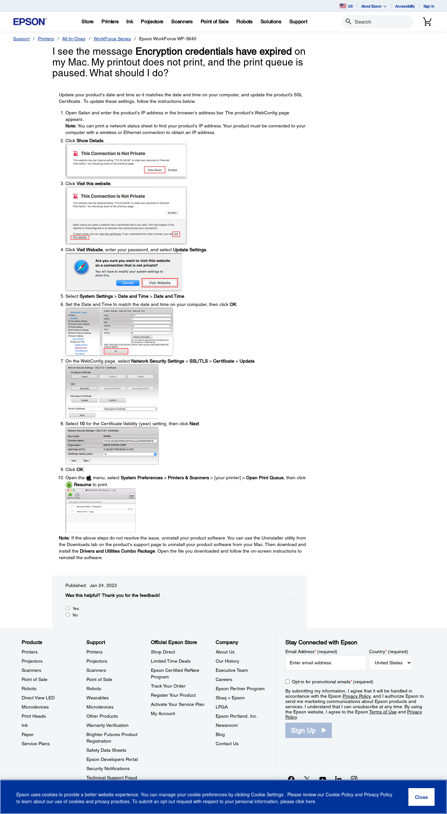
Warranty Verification (107, 725)
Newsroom (227, 725)
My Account (163, 713)
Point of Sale (34, 679)
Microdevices (35, 707)
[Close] (421, 797)
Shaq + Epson (230, 697)
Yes (76, 608)
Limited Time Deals (170, 661)
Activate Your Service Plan (178, 704)
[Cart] (427, 21)
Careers (224, 679)
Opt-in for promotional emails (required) (332, 681)
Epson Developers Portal (112, 759)
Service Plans (36, 743)
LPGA (222, 707)
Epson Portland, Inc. (237, 716)
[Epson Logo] (30, 22)
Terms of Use (383, 711)
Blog (220, 734)
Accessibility (405, 6)
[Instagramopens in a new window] (354, 779)
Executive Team (232, 670)
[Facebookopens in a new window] (291, 779)
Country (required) (388, 651)
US (350, 6)
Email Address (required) (311, 651)
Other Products (102, 716)
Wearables (97, 697)
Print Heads (34, 716)
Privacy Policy (356, 696)
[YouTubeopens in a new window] (323, 779)
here (310, 801)
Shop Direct (163, 651)
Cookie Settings (268, 794)
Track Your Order (168, 686)
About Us (225, 651)
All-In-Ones (73, 38)
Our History (227, 661)
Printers (46, 38)
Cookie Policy (339, 794)
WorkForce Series (112, 38)
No (75, 615)
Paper (28, 734)
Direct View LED (38, 697)
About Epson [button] (371, 6)
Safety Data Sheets (106, 750)
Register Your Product (173, 695)
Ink (25, 725)
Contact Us (227, 743)
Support (21, 38)
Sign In (428, 6)
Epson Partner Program (240, 688)
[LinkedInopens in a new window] (338, 779)
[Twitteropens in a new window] (307, 779)
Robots (29, 688)
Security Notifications (108, 768)
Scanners (31, 670)
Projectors (32, 661)
